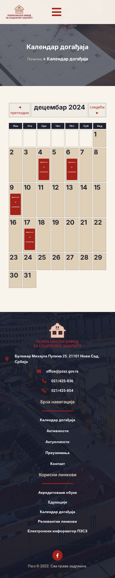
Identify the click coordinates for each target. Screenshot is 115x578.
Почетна (34, 59)
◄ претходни (19, 110)
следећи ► (97, 110)
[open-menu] (56, 12)
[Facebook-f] (57, 555)
